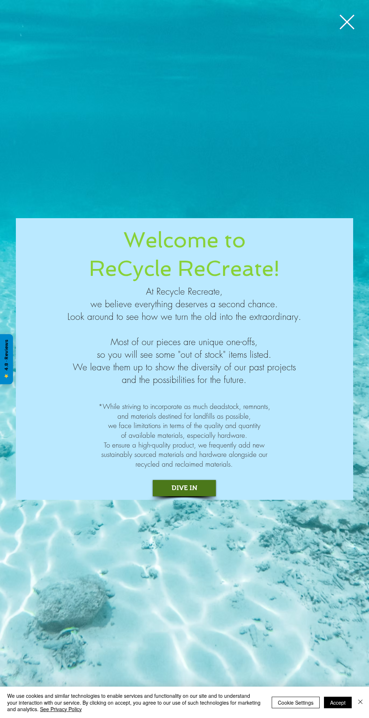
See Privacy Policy (61, 709)
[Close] (360, 702)
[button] (347, 22)
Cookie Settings (296, 702)
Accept (338, 702)
